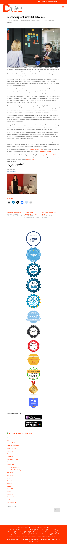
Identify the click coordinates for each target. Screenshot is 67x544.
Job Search (51, 20)
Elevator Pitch (10, 464)
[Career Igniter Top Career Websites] (33, 352)
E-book (9, 462)
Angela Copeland (13, 20)
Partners (27, 539)
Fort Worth (33, 532)
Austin (32, 530)
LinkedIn (27, 527)
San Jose (40, 536)
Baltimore (38, 530)
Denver (22, 532)
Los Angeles (10, 534)
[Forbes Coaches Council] (33, 246)
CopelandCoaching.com (35, 149)
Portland (17, 536)
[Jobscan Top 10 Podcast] (33, 261)
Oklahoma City (46, 534)
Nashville (32, 534)
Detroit (27, 532)
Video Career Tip (11, 502)
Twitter (33, 527)
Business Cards (11, 443)
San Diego (24, 536)
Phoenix (11, 536)
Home (8, 539)
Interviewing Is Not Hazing (14, 212)
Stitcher (55, 155)
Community (10, 456)
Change (9, 453)
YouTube (46, 527)
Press (42, 539)
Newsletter (10, 22)
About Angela (35, 539)
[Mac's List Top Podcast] (33, 308)
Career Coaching (11, 448)
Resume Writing (11, 497)
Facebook (21, 527)
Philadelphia (55, 534)
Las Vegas (55, 532)
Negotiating (10, 480)
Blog (12, 539)
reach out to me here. (46, 151)
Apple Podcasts (46, 155)
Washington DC (53, 536)
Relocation (10, 494)
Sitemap (47, 539)
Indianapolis (47, 532)
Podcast (9, 491)
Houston (40, 532)
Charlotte (50, 530)
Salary (8, 499)
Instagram (39, 527)
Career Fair (10, 451)
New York (38, 534)
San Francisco (32, 536)
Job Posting (10, 475)
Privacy (53, 539)
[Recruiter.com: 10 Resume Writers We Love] (33, 338)
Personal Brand (11, 489)
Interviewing (43, 20)
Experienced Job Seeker (13, 467)
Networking (10, 483)
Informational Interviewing (14, 470)
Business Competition (13, 445)
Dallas (17, 532)
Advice (8, 440)
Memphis (18, 534)
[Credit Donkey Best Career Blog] (33, 323)
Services (17, 539)
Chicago (56, 530)
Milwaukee (25, 534)
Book (22, 539)
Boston (44, 530)
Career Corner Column (33, 20)
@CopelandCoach (12, 171)
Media (8, 478)
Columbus (11, 532)
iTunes (28, 159)
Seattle (46, 536)
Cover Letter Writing (12, 459)
